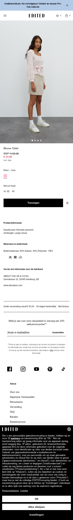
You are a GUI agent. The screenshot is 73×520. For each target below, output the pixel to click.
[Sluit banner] (67, 5)
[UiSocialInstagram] (23, 369)
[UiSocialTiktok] (63, 369)
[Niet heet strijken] (20, 257)
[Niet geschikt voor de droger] (15, 257)
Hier (52, 350)
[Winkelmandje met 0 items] (66, 15)
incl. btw (7, 160)
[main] (36, 254)
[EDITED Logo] (36, 15)
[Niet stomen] (25, 257)
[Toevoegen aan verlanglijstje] (67, 150)
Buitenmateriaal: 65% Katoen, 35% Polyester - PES (28, 251)
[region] (36, 228)
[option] (5, 176)
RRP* (11, 153)
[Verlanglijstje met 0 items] (57, 15)
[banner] (36, 5)
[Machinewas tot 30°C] (5, 257)
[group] (36, 334)
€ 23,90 (8, 157)
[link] (13, 384)
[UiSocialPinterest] (50, 369)
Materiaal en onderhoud (15, 244)
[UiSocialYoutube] (36, 369)
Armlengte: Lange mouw (15, 233)
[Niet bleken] (10, 257)
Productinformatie (13, 223)
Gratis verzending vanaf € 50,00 (19, 306)
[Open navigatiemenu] (5, 15)
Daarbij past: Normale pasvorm (18, 230)
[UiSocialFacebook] (9, 369)
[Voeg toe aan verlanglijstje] (67, 203)
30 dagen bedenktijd (46, 306)
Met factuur (63, 306)
